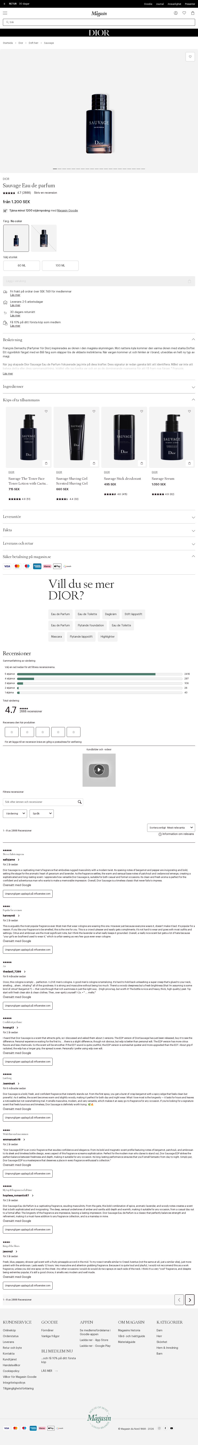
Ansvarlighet (174, 4)
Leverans (8, 1342)
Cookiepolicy (11, 1371)
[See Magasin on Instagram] (159, 1429)
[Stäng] (160, 764)
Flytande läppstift (81, 636)
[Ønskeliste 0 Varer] (184, 13)
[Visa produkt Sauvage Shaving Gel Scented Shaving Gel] (76, 437)
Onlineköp (9, 1330)
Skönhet (162, 1342)
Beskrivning (12, 340)
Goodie (148, 4)
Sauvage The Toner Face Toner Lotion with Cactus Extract (28, 483)
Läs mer (47, 1371)
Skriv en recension (45, 193)
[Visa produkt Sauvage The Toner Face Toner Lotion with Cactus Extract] (29, 437)
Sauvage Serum (163, 479)
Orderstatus (11, 1336)
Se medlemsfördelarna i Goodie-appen (95, 1332)
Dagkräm (111, 614)
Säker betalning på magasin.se (27, 557)
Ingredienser (13, 387)
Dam (159, 1330)
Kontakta (9, 1353)
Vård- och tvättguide (131, 1336)
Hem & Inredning (167, 1348)
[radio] (16, 238)
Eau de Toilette (87, 614)
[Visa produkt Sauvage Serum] (172, 437)
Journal (160, 4)
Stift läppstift (133, 614)
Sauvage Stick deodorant (122, 479)
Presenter (190, 4)
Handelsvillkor (11, 1365)
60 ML (22, 265)
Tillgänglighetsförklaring (18, 1388)
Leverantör (12, 517)
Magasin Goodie (67, 210)
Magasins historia (129, 1330)
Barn (159, 1353)
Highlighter (108, 636)
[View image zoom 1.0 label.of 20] (99, 110)
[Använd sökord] (7, 22)
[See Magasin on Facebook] (165, 1429)
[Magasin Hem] (99, 14)
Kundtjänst (10, 1359)
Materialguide (126, 1342)
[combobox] (99, 22)
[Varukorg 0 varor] (192, 13)
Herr (159, 1336)
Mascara (56, 636)
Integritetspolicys (14, 1382)
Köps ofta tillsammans (21, 400)
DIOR (6, 179)
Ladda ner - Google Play (95, 1346)
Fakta (7, 530)
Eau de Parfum (60, 614)
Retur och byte (12, 1348)
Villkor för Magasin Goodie (20, 1377)
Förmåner (47, 1330)
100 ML (60, 265)
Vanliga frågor (50, 1336)
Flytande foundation (91, 625)
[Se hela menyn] (5, 13)
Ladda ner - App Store (94, 1340)
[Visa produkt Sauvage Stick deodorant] (124, 437)
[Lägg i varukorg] (46, 463)
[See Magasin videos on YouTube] (171, 1429)
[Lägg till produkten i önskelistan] (190, 56)
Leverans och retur (18, 543)
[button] (175, 13)
